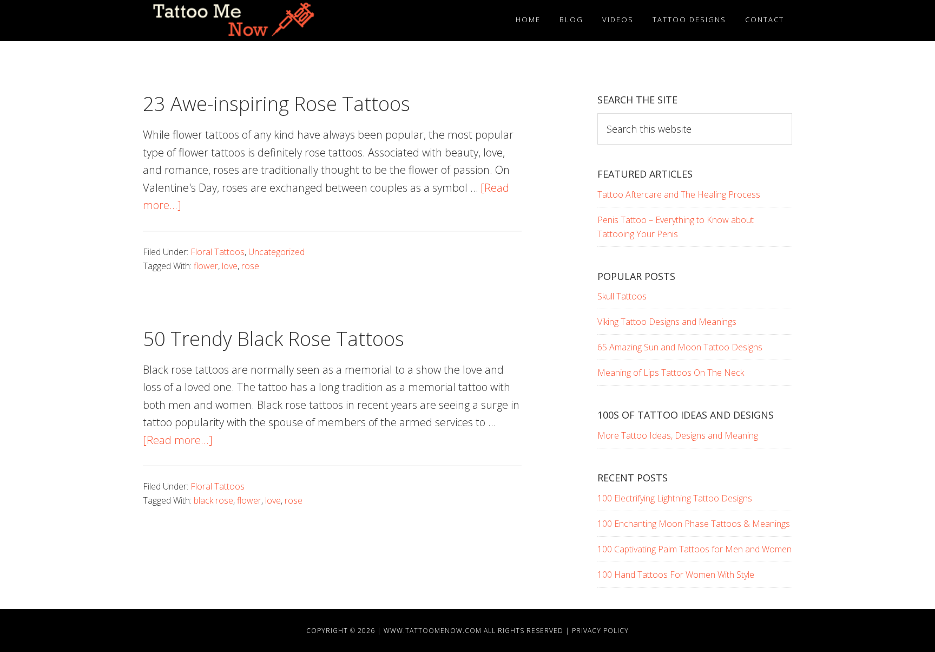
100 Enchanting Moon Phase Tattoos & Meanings (693, 524)
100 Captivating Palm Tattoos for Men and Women (694, 549)
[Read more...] (178, 440)
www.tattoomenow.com (433, 630)
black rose (213, 500)
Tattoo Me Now (240, 20)
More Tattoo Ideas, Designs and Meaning (677, 435)
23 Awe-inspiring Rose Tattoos (276, 103)
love (230, 266)
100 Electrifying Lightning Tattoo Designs (674, 498)
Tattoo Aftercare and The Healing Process (678, 194)
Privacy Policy (600, 630)
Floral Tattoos (217, 252)
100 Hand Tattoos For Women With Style (675, 575)
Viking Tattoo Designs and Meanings (666, 322)
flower (206, 266)
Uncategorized (276, 252)
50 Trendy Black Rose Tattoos (273, 338)
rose (250, 266)
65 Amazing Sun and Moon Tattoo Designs (679, 347)
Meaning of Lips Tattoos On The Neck (670, 373)
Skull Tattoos (622, 296)
